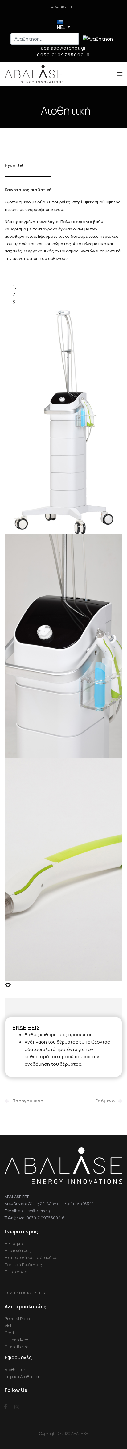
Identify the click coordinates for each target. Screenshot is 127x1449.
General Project (19, 1319)
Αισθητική (66, 110)
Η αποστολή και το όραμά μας (32, 1257)
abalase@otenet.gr (63, 48)
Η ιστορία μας (18, 1250)
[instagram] (16, 1406)
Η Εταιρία (14, 1243)
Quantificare (16, 1347)
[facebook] (5, 1406)
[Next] (9, 985)
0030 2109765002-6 (63, 55)
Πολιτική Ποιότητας (23, 1264)
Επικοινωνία (16, 1271)
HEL (61, 27)
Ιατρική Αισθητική (23, 1376)
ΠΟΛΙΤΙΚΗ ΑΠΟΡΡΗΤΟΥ (25, 1292)
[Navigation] (119, 74)
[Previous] (6, 985)
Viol (8, 1326)
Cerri (9, 1333)
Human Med (16, 1340)
